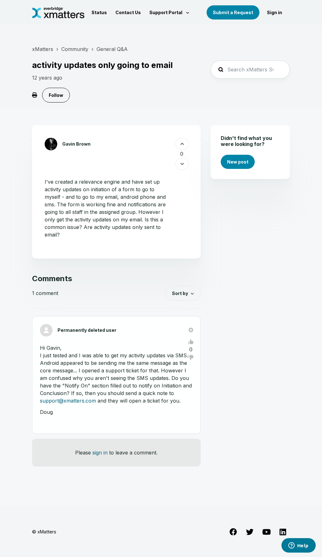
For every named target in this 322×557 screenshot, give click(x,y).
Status (99, 12)
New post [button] (237, 161)
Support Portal (166, 12)
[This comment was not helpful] (190, 357)
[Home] (58, 12)
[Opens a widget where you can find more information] (298, 546)
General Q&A (112, 49)
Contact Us (128, 12)
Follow (56, 95)
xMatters (42, 49)
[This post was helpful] (182, 144)
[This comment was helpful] (190, 341)
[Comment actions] (190, 330)
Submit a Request (233, 12)
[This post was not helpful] (182, 164)
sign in (100, 452)
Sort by (180, 293)
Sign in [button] (274, 12)
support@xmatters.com (68, 401)
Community (74, 49)
